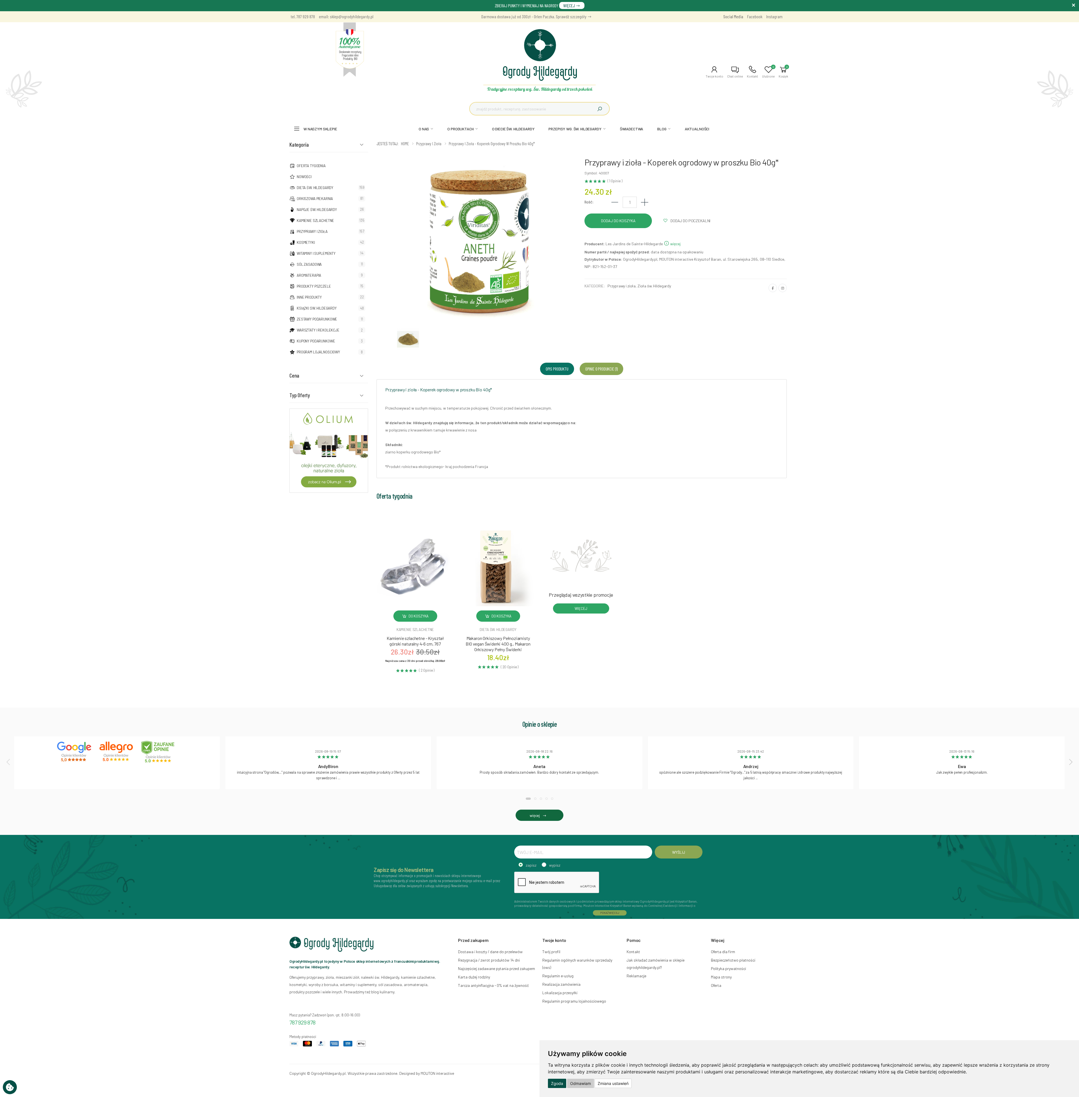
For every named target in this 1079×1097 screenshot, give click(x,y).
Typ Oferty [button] (299, 395)
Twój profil (551, 951)
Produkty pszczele (314, 286)
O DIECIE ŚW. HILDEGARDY (513, 128)
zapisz (531, 865)
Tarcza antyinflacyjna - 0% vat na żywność (493, 985)
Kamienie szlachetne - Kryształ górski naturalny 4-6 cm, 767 (415, 640)
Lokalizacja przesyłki (559, 992)
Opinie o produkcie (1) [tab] (601, 368)
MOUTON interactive (437, 1073)
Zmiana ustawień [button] (613, 1083)
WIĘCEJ (569, 5)
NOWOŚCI (304, 176)
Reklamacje (636, 975)
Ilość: (589, 201)
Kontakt (633, 951)
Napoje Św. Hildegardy (317, 209)
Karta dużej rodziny (474, 977)
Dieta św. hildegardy (498, 629)
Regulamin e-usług (557, 975)
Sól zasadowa (309, 264)
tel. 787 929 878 (303, 16)
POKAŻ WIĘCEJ (609, 912)
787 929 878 (302, 1022)
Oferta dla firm (723, 951)
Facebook (754, 16)
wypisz (554, 865)
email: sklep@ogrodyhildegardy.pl (346, 16)
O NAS (424, 128)
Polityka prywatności (728, 968)
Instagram (774, 16)
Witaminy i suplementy (316, 253)
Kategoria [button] (299, 144)
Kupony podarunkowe (316, 341)
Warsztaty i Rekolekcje (318, 330)
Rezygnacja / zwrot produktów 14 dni (489, 960)
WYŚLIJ (678, 852)
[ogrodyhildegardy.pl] (350, 49)
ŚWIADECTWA (631, 128)
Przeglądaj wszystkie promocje (581, 595)
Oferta (716, 985)
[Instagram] (782, 288)
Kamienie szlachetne (315, 220)
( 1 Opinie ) (614, 181)
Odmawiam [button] (580, 1083)
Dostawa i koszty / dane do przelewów (490, 951)
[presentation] (9, 762)
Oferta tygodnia (311, 165)
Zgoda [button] (557, 1083)
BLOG (661, 128)
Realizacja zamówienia (561, 984)
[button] (714, 72)
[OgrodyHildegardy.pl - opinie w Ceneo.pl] (159, 751)
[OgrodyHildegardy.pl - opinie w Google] (75, 751)
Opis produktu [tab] (557, 368)
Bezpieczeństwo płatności (733, 960)
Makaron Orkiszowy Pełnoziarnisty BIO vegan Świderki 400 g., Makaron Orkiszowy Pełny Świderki (498, 643)
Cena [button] (294, 375)
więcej (675, 243)
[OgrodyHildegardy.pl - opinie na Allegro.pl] (117, 751)
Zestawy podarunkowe (317, 319)
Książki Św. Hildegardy (317, 308)
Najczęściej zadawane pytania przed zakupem (496, 968)
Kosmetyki (306, 242)
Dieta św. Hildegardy (315, 187)
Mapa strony (721, 977)
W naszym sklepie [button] (320, 128)
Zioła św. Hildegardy (654, 285)
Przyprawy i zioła (312, 231)
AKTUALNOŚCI (697, 128)
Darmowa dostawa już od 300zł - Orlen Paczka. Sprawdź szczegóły (534, 16)
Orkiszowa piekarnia (315, 198)
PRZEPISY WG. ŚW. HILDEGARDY (574, 128)
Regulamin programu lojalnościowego (574, 1001)
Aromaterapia (309, 275)
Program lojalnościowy (318, 352)
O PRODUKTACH (460, 128)
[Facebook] (773, 288)
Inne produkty (309, 297)
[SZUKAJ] (599, 108)
